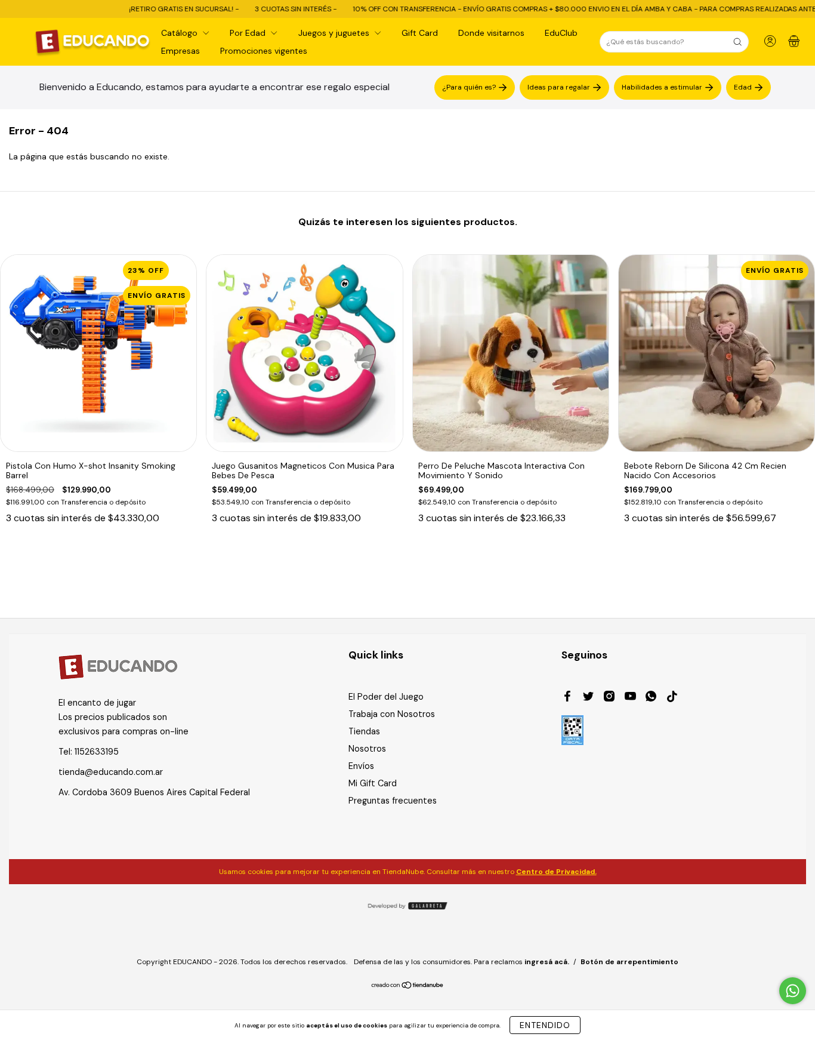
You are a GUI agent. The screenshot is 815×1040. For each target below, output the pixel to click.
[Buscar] (737, 42)
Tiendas (364, 731)
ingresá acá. (546, 962)
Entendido (545, 1025)
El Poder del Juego (386, 696)
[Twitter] (588, 698)
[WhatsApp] (651, 698)
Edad (743, 88)
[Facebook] (567, 698)
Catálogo (180, 32)
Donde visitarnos (491, 32)
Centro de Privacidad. (556, 871)
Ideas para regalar (558, 88)
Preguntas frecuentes (392, 800)
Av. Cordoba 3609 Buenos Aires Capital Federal (154, 792)
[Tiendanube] (408, 986)
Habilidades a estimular (662, 88)
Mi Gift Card (372, 783)
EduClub (561, 32)
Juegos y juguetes (335, 32)
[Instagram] (609, 698)
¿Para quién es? (469, 88)
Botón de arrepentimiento (629, 962)
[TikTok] (672, 698)
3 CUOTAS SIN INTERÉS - (259, 9)
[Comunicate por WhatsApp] (792, 990)
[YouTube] (630, 698)
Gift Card (420, 32)
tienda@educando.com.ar (110, 772)
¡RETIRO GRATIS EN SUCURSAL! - (147, 9)
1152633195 (97, 751)
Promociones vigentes (263, 50)
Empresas (180, 50)
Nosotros (367, 748)
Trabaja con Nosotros (391, 714)
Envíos (361, 766)
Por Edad (249, 32)
